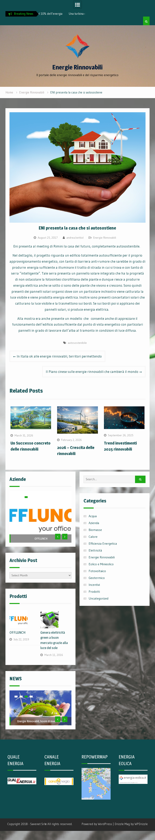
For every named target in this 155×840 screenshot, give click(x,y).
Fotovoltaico (97, 571)
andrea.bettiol (75, 237)
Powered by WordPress (97, 824)
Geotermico (97, 578)
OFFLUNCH (41, 538)
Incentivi (94, 585)
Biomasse (95, 530)
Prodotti (94, 591)
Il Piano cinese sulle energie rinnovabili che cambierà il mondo (92, 371)
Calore (93, 537)
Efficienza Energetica (103, 543)
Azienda (94, 523)
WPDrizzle (141, 824)
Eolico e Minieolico (101, 564)
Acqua (93, 516)
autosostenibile (77, 343)
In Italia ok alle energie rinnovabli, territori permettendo (59, 356)
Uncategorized (98, 598)
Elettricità (95, 550)
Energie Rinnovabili (77, 67)
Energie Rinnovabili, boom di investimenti (41, 721)
